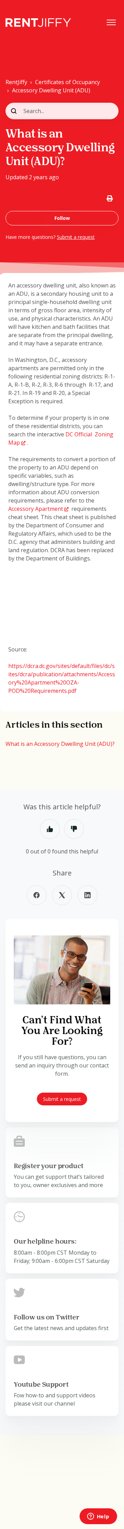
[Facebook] (36, 895)
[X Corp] (62, 895)
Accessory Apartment (35, 509)
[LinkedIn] (87, 895)
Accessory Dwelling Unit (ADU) (51, 90)
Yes (50, 829)
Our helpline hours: (45, 1242)
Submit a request (76, 237)
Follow (62, 218)
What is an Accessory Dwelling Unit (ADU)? (60, 744)
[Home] (38, 22)
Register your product (48, 1166)
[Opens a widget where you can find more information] (98, 1517)
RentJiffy (16, 82)
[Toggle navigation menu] (111, 22)
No (74, 829)
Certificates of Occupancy (67, 82)
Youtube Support (41, 1385)
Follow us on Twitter (46, 1318)
